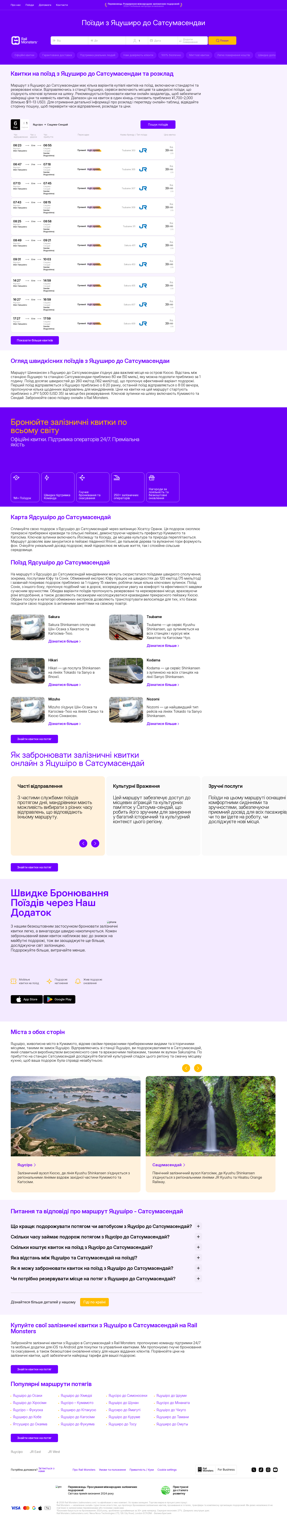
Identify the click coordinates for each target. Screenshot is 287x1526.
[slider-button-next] (95, 843)
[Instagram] (267, 1470)
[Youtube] (274, 1470)
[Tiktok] (260, 1470)
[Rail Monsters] (31, 40)
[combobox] (69, 40)
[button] (137, 40)
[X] (253, 1470)
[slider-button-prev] (83, 843)
